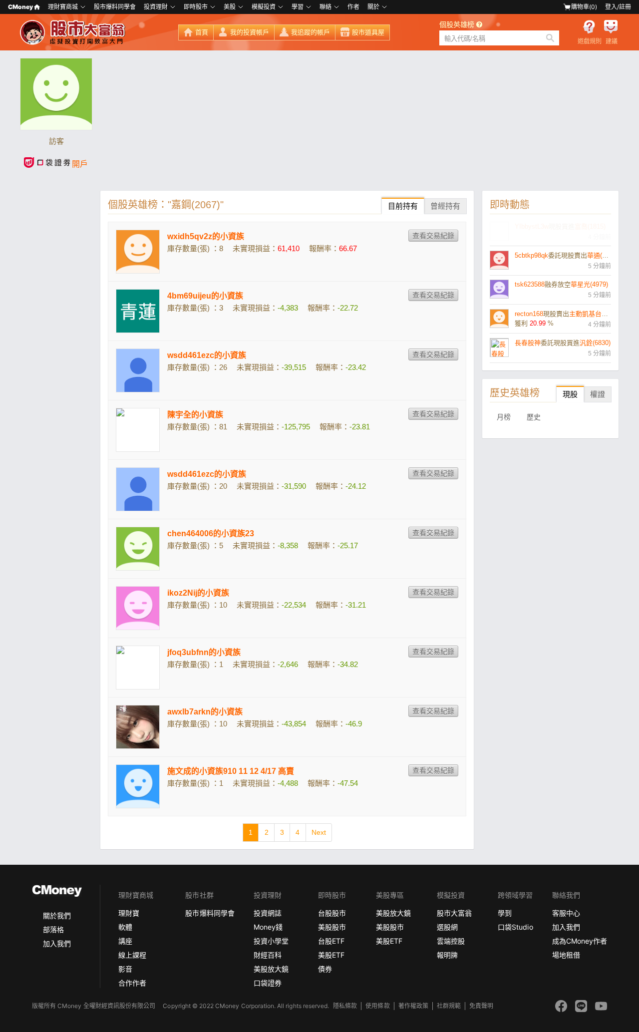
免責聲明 (481, 1006)
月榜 (504, 417)
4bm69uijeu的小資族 (205, 296)
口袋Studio (515, 927)
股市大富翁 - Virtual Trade (74, 32)
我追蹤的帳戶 (310, 32)
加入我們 (57, 943)
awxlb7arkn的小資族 (205, 711)
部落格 (53, 929)
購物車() (584, 6)
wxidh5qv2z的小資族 (205, 236)
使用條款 (377, 1006)
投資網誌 (268, 913)
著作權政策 (413, 1006)
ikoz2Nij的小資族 (198, 593)
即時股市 (196, 6)
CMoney (20, 6)
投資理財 (156, 6)
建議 (612, 41)
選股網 (447, 927)
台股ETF (331, 941)
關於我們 (57, 915)
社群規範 (449, 1006)
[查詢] (550, 37)
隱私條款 (345, 1006)
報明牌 (447, 955)
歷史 (534, 417)
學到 (505, 913)
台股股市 (332, 913)
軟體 (125, 927)
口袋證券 (268, 983)
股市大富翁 (454, 913)
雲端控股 (451, 941)
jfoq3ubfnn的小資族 (204, 652)
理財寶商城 (63, 6)
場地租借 (566, 955)
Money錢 (268, 927)
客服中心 (566, 913)
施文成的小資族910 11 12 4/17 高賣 (230, 771)
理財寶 (128, 913)
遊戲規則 (590, 41)
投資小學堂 (271, 941)
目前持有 (403, 206)
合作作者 (132, 983)
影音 (125, 969)
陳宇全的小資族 (195, 414)
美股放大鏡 (271, 969)
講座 (125, 941)
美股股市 (332, 927)
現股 (570, 394)
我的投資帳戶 (249, 32)
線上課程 (132, 955)
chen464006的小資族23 (210, 533)
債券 (325, 969)
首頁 (201, 32)
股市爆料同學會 (115, 6)
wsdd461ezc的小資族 (206, 355)
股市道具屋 (368, 32)
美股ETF (331, 955)
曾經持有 (445, 206)
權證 (597, 394)
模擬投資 (264, 6)
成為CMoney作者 (579, 941)
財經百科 (268, 955)
